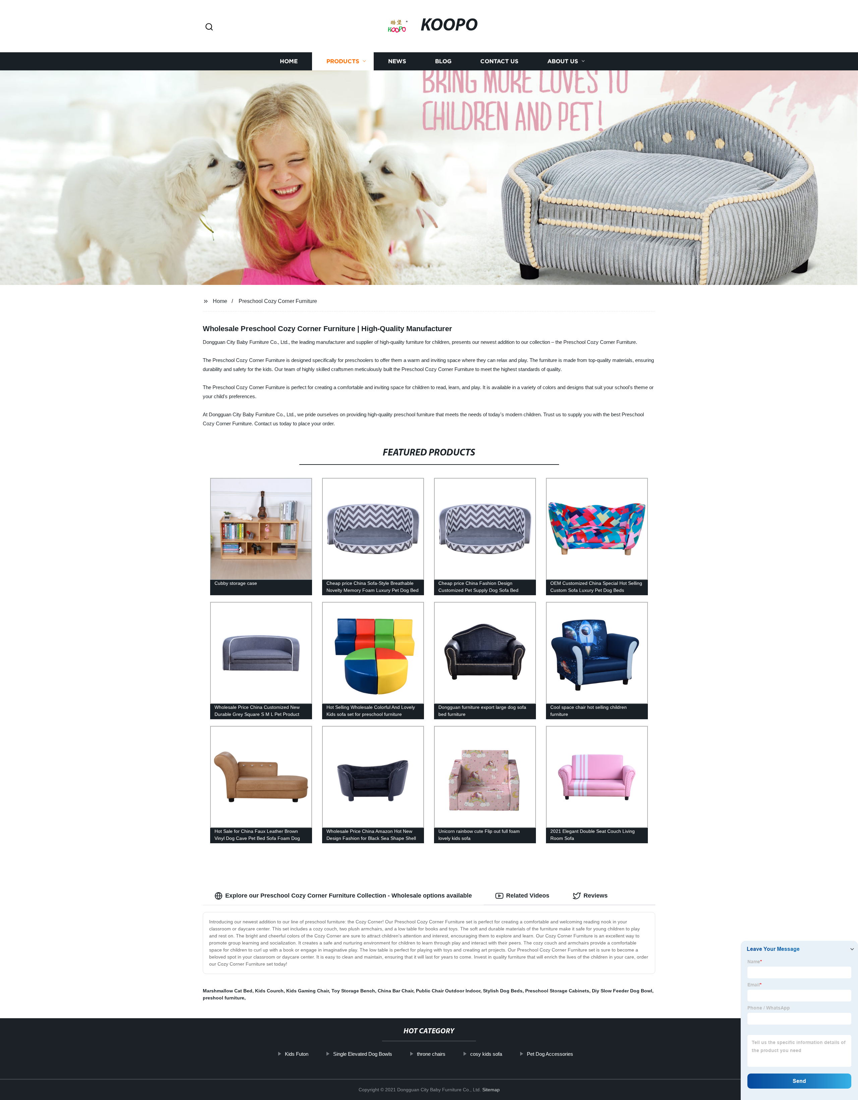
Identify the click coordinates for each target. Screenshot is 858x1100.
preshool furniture (223, 997)
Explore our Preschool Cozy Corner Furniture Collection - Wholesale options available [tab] (348, 895)
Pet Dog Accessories (550, 1054)
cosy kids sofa (486, 1054)
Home (289, 61)
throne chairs (431, 1054)
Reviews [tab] (596, 895)
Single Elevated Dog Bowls (362, 1054)
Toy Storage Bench (353, 990)
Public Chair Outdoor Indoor (448, 990)
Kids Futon (296, 1054)
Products (342, 61)
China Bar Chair (395, 990)
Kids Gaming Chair (307, 990)
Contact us (499, 61)
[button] (209, 27)
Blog (443, 61)
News (397, 61)
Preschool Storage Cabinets (557, 990)
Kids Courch (269, 990)
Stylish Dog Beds (503, 990)
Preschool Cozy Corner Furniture (278, 301)
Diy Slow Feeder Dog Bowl (622, 990)
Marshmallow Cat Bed (227, 990)
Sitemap (491, 1089)
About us (562, 61)
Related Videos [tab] (527, 895)
